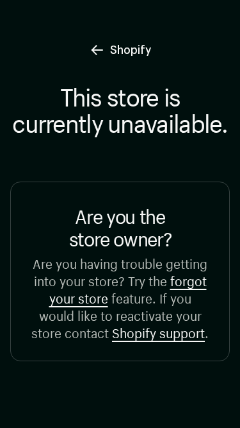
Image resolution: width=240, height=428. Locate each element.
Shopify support (158, 331)
